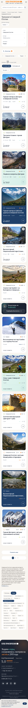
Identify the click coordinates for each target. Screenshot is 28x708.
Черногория (20, 625)
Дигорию (9, 579)
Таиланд (6, 613)
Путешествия (6, 66)
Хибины (21, 620)
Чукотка (6, 628)
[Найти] (25, 7)
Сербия (13, 605)
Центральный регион (9, 625)
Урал (15, 618)
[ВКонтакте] (3, 683)
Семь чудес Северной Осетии (11, 379)
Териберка (7, 615)
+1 (9, 140)
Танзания (14, 613)
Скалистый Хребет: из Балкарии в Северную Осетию (11, 289)
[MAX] (14, 683)
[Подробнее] (23, 106)
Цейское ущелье (13, 578)
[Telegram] (7, 683)
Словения (16, 608)
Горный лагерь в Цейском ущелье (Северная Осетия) (13, 212)
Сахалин (17, 598)
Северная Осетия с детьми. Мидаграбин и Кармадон (13, 456)
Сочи (6, 610)
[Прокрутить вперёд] (24, 56)
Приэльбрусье (19, 596)
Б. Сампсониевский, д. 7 (8, 668)
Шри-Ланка (14, 628)
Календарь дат (16, 66)
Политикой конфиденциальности (7, 705)
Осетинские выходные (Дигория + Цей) (11, 418)
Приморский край (8, 596)
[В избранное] (23, 76)
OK (24, 703)
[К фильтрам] (3, 56)
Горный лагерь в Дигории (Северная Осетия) (12, 98)
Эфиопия (21, 628)
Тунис (14, 615)
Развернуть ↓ (5, 586)
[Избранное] (26, 2)
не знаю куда (12, 307)
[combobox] (13, 7)
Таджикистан (19, 610)
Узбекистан (7, 618)
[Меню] (2, 2)
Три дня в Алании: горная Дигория (12, 136)
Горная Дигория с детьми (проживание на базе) (12, 533)
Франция (14, 620)
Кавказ (7, 337)
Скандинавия (7, 608)
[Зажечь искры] (25, 643)
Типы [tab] (13, 593)
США (11, 610)
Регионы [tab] (6, 593)
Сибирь (20, 605)
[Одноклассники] (10, 683)
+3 (10, 177)
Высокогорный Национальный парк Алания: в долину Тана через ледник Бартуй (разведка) (13, 495)
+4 (9, 101)
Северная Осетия (10, 94)
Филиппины (7, 620)
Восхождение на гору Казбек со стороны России (14, 340)
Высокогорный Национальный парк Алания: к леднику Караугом (13, 250)
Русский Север (8, 598)
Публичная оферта (14, 693)
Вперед (17, 558)
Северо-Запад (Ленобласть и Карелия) (14, 603)
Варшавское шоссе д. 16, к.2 (9, 676)
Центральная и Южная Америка (12, 623)
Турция (20, 615)
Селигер (6, 605)
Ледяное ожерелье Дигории (13, 174)
